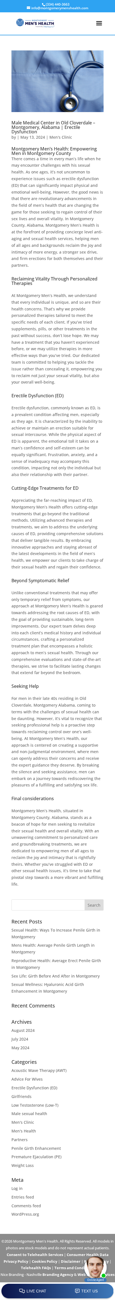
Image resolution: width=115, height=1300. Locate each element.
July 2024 (19, 1039)
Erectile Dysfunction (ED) (34, 1087)
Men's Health (23, 1131)
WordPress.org (25, 1214)
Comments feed (26, 1205)
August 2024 (23, 1030)
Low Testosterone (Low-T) (34, 1105)
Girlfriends (21, 1096)
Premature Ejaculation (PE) (36, 1156)
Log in (17, 1188)
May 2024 (20, 1047)
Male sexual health (29, 1113)
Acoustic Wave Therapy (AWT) (38, 1070)
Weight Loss (22, 1165)
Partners (19, 1139)
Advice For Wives (27, 1079)
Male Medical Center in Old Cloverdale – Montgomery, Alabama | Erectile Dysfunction (53, 127)
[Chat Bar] (57, 1291)
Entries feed (22, 1197)
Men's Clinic (60, 137)
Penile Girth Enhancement (36, 1148)
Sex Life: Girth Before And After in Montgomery (55, 976)
